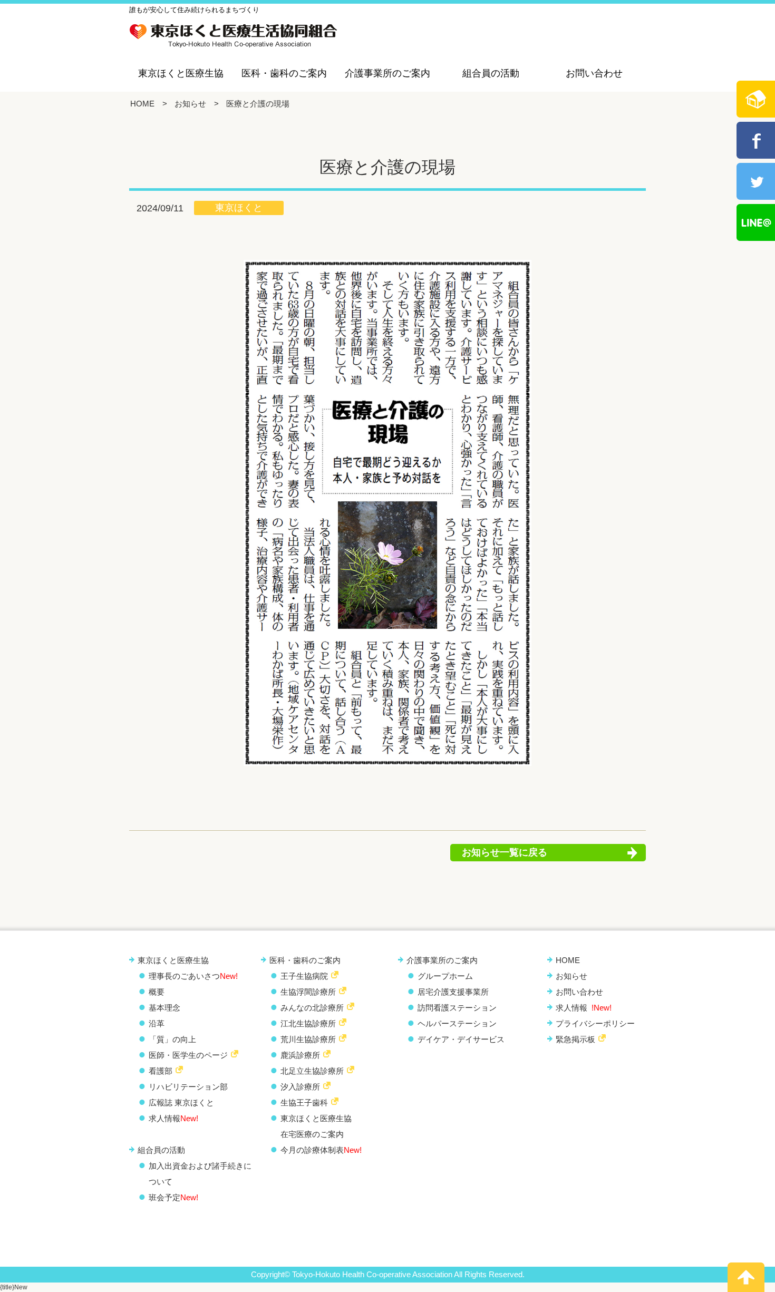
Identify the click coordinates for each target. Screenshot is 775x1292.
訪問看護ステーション (457, 1007)
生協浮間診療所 (308, 991)
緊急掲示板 (575, 1039)
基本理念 (164, 1007)
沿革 (156, 1023)
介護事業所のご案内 (387, 73)
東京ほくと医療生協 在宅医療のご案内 (316, 1126)
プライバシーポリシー (595, 1023)
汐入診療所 (300, 1086)
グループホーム (445, 976)
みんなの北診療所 (312, 1007)
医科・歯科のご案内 (284, 73)
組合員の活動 (490, 73)
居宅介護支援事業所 (453, 991)
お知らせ (190, 103)
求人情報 (173, 1118)
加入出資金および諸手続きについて (200, 1173)
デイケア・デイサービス (461, 1039)
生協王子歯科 (304, 1102)
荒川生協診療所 (308, 1039)
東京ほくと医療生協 (181, 73)
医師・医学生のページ (188, 1055)
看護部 (160, 1070)
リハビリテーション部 (188, 1086)
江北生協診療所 (308, 1023)
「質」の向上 (172, 1039)
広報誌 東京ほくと (181, 1102)
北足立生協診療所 (312, 1070)
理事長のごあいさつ (193, 976)
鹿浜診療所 (300, 1055)
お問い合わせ (594, 73)
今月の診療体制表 (321, 1149)
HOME (142, 103)
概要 (156, 991)
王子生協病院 (304, 976)
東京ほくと (239, 207)
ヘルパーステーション (457, 1023)
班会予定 (173, 1197)
